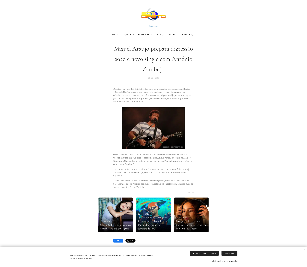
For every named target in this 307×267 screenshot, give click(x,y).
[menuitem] (115, 35)
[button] (187, 35)
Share (119, 241)
